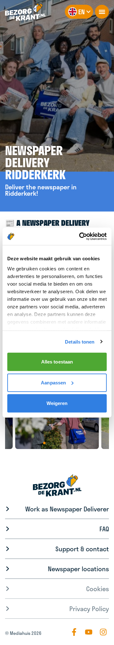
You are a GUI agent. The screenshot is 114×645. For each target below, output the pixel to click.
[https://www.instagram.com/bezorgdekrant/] (103, 632)
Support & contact (82, 548)
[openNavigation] (102, 12)
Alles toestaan (57, 361)
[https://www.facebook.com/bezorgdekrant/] (74, 632)
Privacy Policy (89, 608)
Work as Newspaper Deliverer (67, 509)
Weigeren (57, 403)
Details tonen (79, 341)
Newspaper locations (78, 568)
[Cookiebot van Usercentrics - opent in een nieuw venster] (80, 236)
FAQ (104, 529)
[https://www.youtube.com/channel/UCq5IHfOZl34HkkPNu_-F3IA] (88, 632)
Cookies (97, 588)
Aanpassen (53, 382)
